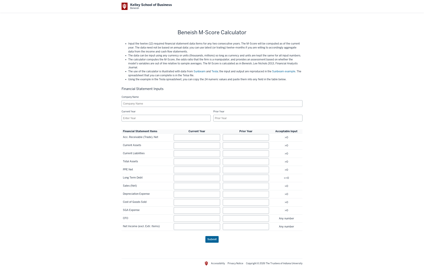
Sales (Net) (130, 185)
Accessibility (218, 263)
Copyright (251, 263)
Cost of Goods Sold (135, 202)
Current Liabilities (134, 153)
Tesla (215, 71)
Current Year (129, 111)
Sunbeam (200, 71)
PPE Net (128, 169)
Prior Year (218, 111)
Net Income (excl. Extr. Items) (141, 226)
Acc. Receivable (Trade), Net (140, 137)
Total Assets (130, 161)
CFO (125, 218)
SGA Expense (131, 210)
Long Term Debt (133, 177)
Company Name (130, 96)
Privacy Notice (235, 263)
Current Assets (132, 145)
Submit (212, 239)
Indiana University (292, 263)
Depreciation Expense (136, 194)
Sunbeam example (283, 71)
